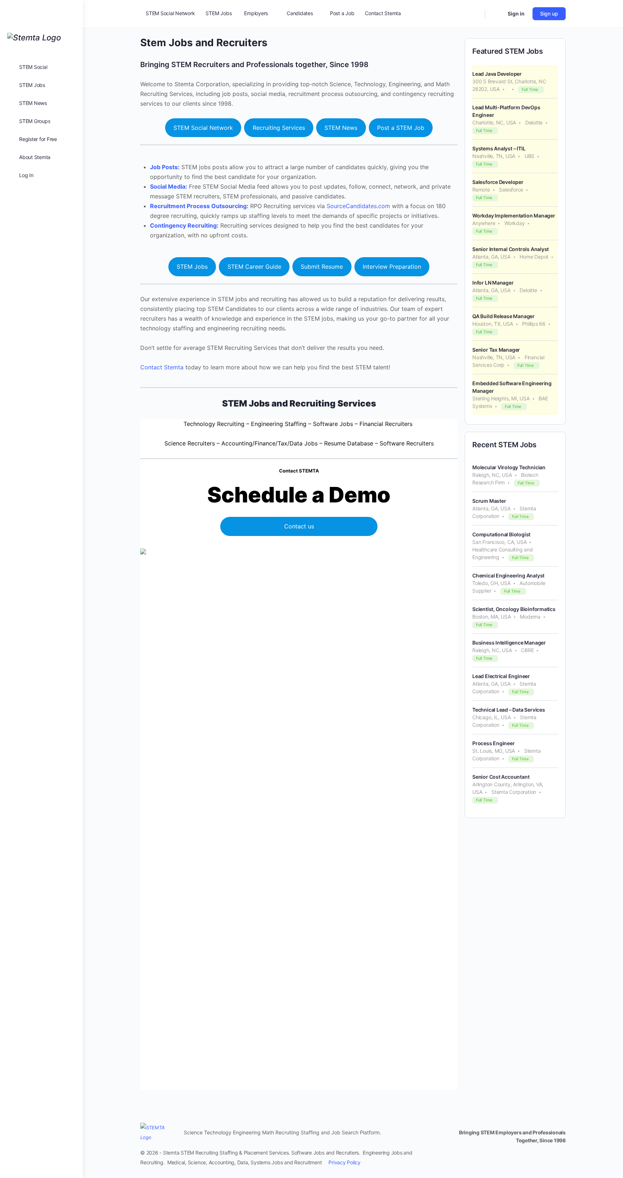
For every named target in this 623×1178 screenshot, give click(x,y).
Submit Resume (322, 266)
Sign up (549, 13)
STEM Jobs (192, 266)
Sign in (516, 13)
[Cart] (495, 13)
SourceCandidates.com (358, 206)
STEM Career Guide (254, 266)
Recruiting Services (279, 127)
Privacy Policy (344, 1162)
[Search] (475, 13)
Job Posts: (165, 167)
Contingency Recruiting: (184, 225)
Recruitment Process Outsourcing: (199, 206)
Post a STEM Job (400, 127)
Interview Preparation (392, 266)
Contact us (299, 526)
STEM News (340, 127)
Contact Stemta (162, 367)
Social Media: (168, 186)
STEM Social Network (203, 127)
